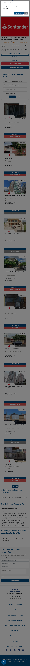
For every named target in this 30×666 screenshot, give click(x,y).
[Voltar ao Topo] (3, 662)
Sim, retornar (19, 13)
